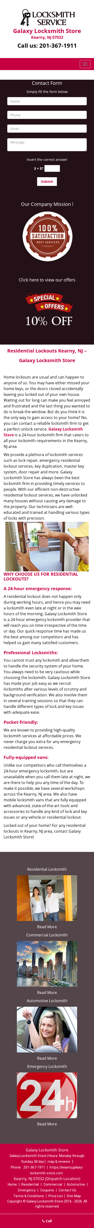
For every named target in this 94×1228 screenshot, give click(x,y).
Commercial (52, 1184)
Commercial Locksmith (47, 935)
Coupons (47, 1190)
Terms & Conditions (28, 1196)
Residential (30, 1184)
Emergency (27, 1190)
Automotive (76, 1184)
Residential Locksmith (47, 869)
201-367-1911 (58, 45)
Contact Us (67, 1190)
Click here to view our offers (47, 280)
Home (12, 1184)
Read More (47, 926)
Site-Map (74, 1196)
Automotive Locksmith (47, 1000)
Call (48, 1221)
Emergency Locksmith (47, 1066)
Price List (55, 1196)
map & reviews (59, 1161)
